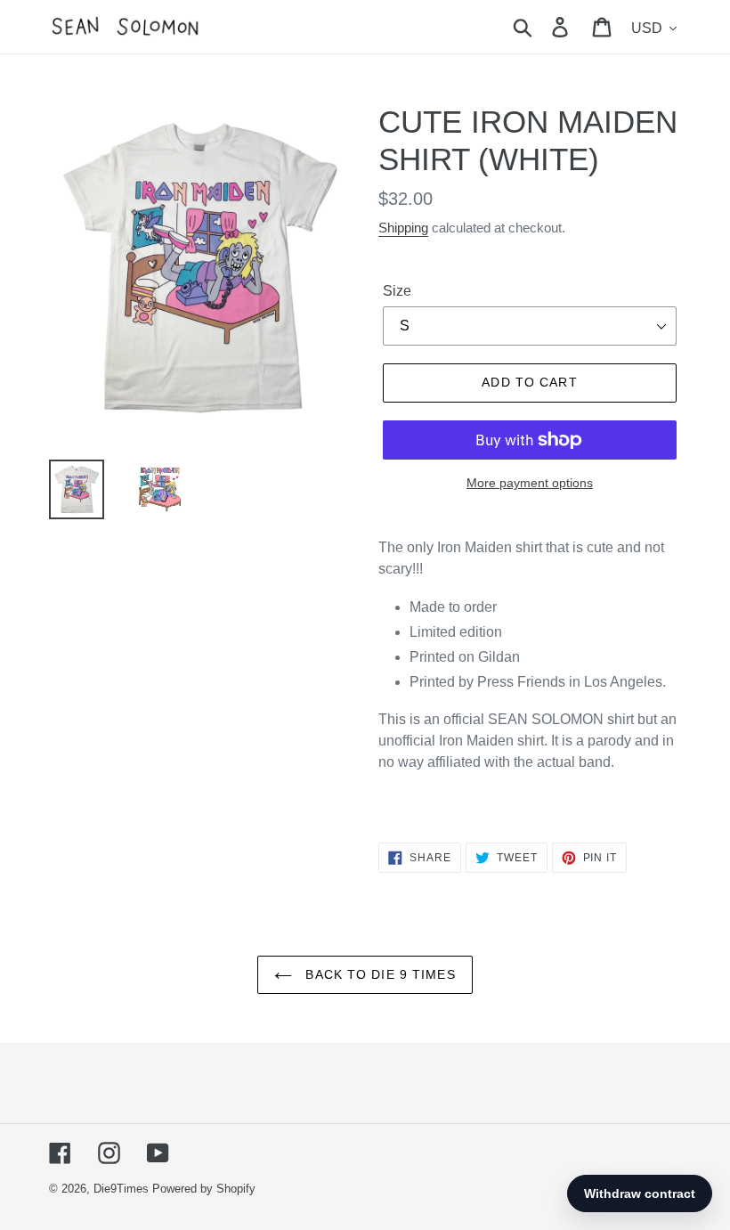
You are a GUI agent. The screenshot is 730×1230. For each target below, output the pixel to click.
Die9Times (121, 1188)
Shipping (403, 227)
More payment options (529, 483)
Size (397, 290)
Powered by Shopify (204, 1188)
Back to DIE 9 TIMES (378, 974)
